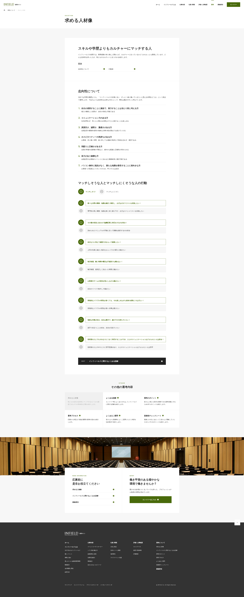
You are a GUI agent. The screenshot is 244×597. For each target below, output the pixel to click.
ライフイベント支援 (116, 557)
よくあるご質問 (160, 561)
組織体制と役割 (92, 554)
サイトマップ (68, 585)
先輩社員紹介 (91, 557)
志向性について (83, 69)
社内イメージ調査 (115, 550)
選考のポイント (160, 554)
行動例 (111, 69)
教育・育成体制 (137, 550)
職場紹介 (67, 565)
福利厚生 (113, 554)
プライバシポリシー (92, 585)
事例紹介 (90, 561)
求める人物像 (77, 489)
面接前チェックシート (162, 565)
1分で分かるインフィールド (72, 550)
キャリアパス (137, 547)
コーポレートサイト (105, 585)
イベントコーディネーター (95, 547)
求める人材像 (160, 547)
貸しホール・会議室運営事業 (72, 561)
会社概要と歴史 (69, 568)
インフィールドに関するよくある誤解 (85, 495)
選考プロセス (160, 557)
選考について (11, 10)
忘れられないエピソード (94, 565)
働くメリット (68, 554)
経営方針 (67, 572)
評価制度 (135, 554)
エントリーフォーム (79, 585)
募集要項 (75, 502)
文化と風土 (114, 547)
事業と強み (68, 557)
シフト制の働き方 (93, 550)
